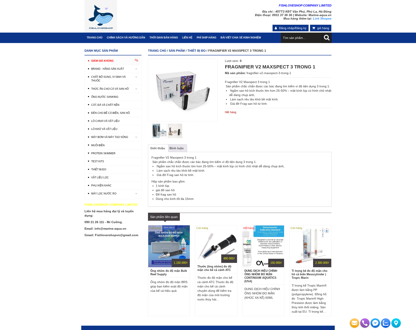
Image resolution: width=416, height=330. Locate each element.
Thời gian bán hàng (164, 37)
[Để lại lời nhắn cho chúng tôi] (354, 323)
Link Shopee (322, 18)
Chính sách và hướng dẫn (126, 37)
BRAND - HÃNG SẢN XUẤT (107, 68)
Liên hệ (187, 37)
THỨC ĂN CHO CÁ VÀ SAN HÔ (110, 88)
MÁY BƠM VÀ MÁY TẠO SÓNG (109, 137)
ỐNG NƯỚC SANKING (104, 96)
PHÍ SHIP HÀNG (206, 37)
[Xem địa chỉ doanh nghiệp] (396, 323)
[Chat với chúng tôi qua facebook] (375, 323)
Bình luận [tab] (176, 148)
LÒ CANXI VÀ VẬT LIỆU (105, 121)
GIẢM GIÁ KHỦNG (102, 60)
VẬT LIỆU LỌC (100, 177)
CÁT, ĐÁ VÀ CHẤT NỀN (105, 104)
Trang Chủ (94, 37)
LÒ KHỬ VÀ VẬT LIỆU (104, 129)
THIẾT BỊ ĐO (196, 50)
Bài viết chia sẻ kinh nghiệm (241, 37)
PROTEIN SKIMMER (103, 153)
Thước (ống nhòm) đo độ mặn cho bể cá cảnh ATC (214, 268)
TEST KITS (97, 161)
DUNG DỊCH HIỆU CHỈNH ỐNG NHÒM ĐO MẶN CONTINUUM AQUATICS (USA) (260, 276)
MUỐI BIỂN (98, 145)
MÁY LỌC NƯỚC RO (103, 193)
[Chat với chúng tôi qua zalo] (385, 323)
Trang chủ (157, 50)
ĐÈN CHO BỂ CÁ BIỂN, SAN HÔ (110, 112)
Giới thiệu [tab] (157, 148)
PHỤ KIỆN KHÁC (101, 185)
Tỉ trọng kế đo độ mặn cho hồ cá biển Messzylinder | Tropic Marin (309, 274)
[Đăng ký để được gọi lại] (365, 323)
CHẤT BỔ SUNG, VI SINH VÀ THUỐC (108, 78)
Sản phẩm (177, 50)
